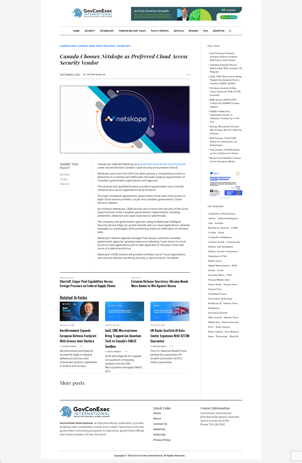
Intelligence (214, 307)
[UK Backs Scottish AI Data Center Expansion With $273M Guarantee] (169, 311)
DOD (234, 265)
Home (157, 413)
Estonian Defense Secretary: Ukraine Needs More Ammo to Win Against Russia (159, 283)
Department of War (217, 256)
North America (223, 326)
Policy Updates (215, 331)
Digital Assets (215, 260)
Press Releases (105, 46)
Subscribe (159, 434)
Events (220, 270)
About (157, 418)
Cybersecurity (68, 46)
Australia (219, 222)
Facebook (65, 174)
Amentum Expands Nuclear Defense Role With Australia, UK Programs (226, 68)
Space (211, 336)
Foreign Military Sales (219, 279)
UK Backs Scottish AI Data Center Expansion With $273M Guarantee (169, 335)
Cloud (221, 232)
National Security (230, 322)
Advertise (159, 429)
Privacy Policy (162, 440)
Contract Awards (216, 241)
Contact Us (160, 424)
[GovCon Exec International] (92, 13)
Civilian (212, 232)
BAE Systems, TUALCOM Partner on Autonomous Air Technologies (223, 141)
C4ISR (234, 227)
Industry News (231, 303)
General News (86, 46)
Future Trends (215, 284)
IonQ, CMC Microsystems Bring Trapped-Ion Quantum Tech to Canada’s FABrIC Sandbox (123, 338)
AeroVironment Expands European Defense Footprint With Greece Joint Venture (78, 335)
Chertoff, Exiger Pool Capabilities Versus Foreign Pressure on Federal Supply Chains (87, 283)
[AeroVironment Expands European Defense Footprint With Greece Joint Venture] (79, 311)
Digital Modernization (219, 265)
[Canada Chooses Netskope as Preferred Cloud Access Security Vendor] (125, 119)
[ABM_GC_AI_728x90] (186, 13)
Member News (231, 317)
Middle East (214, 322)
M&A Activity (215, 317)
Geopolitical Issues (217, 293)
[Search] (230, 31)
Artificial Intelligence (228, 218)
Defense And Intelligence (220, 246)
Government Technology (220, 298)
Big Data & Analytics (218, 227)
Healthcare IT (215, 303)
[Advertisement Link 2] (224, 184)
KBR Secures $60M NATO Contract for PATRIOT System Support (224, 103)
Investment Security (218, 312)
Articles (212, 218)
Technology (123, 46)
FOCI (229, 274)
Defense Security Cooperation (223, 251)
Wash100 (234, 336)
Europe (211, 270)
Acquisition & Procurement (221, 213)
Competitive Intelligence (220, 237)
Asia (210, 222)
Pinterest (64, 183)
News (211, 326)
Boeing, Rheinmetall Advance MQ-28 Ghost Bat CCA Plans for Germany (226, 130)
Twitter (64, 179)
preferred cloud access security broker (163, 164)
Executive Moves (216, 274)
